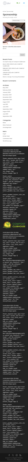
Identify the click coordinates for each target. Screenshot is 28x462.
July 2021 (5, 104)
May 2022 (5, 87)
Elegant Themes (17, 458)
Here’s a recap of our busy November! (13, 77)
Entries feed (6, 136)
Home (4, 11)
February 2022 (7, 90)
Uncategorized (7, 127)
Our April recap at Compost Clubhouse (14, 61)
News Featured (7, 125)
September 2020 (7, 109)
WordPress (17, 460)
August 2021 (6, 102)
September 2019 (7, 116)
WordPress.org (7, 141)
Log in (4, 134)
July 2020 (5, 114)
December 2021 (7, 95)
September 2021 (7, 99)
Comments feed (7, 138)
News (4, 122)
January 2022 (7, 92)
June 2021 (5, 107)
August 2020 (6, 111)
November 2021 (7, 97)
